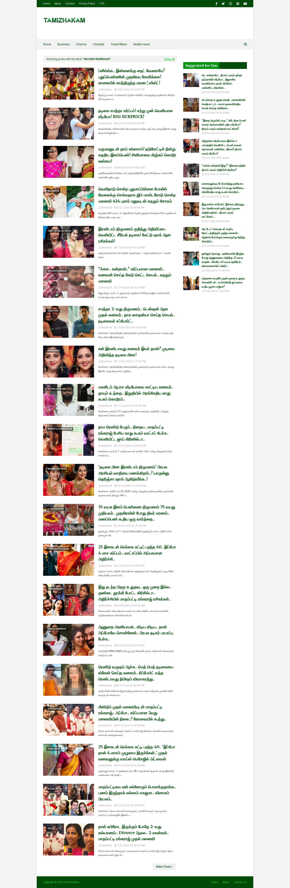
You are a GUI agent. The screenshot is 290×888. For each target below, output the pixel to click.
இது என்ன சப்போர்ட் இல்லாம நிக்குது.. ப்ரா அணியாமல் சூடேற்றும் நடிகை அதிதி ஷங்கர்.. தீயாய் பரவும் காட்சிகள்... (223, 210)
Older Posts (163, 866)
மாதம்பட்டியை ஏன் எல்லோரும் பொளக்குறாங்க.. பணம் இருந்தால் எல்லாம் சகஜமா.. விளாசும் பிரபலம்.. (137, 792)
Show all (169, 59)
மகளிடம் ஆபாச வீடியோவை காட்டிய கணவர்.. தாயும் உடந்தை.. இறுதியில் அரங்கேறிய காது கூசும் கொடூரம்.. (135, 393)
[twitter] (223, 3)
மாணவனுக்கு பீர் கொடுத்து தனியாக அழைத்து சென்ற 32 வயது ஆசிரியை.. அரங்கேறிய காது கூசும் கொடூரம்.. (223, 188)
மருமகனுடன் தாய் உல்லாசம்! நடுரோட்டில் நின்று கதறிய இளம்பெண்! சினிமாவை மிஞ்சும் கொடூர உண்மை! (137, 155)
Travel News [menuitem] (119, 44)
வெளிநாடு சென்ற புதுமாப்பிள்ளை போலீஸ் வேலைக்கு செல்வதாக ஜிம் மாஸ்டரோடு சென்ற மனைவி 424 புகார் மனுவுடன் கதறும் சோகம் (137, 195)
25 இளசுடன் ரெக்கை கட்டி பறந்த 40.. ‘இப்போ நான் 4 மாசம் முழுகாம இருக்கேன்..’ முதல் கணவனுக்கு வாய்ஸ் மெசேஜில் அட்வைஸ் (136, 752)
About (57, 3)
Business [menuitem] (64, 44)
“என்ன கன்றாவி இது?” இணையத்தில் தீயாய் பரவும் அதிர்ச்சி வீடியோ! (224, 168)
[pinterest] (237, 3)
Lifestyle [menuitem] (98, 44)
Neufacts (106, 89)
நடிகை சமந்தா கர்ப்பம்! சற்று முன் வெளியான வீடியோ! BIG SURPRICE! (135, 113)
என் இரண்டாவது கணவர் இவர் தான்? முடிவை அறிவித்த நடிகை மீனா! (136, 351)
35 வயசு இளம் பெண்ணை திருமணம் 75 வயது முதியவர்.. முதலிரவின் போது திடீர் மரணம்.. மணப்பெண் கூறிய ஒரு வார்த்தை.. (136, 513)
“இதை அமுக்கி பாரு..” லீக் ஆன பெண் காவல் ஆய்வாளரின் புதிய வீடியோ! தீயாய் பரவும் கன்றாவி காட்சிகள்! (224, 125)
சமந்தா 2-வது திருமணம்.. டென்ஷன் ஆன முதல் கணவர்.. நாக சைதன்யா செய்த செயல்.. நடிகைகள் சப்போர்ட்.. (136, 315)
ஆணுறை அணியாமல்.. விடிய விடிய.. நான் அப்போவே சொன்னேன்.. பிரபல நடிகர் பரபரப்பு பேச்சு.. (135, 632)
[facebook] (216, 3)
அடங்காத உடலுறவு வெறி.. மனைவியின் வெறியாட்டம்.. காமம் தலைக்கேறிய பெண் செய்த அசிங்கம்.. (224, 104)
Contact (70, 3)
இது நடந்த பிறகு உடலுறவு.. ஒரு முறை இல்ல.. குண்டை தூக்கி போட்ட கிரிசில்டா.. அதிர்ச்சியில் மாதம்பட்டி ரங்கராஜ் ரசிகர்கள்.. (134, 593)
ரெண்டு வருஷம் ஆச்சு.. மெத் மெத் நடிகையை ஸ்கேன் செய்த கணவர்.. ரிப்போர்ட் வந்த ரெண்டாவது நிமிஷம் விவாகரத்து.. (135, 672)
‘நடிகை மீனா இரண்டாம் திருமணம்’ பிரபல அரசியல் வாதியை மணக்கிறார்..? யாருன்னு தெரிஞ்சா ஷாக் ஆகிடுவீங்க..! (133, 473)
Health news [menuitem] (141, 44)
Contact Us (240, 882)
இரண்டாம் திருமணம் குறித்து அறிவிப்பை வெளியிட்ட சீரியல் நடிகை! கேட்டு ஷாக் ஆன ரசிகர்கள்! (134, 235)
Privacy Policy (87, 3)
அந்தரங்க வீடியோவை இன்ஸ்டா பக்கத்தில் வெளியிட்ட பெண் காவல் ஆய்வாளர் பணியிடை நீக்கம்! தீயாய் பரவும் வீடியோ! (222, 147)
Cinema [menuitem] (81, 44)
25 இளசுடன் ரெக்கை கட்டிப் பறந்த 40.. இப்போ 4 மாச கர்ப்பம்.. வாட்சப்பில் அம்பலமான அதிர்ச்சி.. (137, 553)
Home (46, 3)
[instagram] (230, 3)
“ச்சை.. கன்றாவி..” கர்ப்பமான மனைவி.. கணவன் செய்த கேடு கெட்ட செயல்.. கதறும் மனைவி (134, 275)
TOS (101, 3)
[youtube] (244, 3)
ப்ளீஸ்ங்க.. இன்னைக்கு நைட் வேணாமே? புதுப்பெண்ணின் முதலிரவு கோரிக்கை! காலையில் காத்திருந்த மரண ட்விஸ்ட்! (131, 76)
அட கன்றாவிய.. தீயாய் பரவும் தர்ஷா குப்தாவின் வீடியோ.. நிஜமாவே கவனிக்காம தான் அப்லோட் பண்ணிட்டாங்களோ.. (222, 81)
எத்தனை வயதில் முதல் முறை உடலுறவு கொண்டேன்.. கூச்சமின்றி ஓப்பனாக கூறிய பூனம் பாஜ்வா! (223, 282)
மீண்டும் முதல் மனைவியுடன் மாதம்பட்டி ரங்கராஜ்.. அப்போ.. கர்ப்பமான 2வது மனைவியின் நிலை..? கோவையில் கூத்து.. (132, 712)
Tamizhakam (71, 882)
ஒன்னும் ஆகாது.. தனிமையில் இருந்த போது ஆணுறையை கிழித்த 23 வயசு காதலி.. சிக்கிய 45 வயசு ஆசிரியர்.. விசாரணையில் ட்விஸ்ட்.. (223, 260)
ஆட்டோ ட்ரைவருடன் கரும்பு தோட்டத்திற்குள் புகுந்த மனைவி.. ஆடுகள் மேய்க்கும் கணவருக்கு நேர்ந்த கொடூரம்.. (223, 235)
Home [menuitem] (47, 44)
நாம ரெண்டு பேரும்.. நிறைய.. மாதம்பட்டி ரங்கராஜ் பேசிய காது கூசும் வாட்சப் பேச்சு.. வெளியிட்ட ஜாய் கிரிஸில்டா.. (133, 433)
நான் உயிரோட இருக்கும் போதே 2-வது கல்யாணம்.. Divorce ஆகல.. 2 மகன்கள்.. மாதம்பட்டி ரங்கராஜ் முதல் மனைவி (133, 832)
